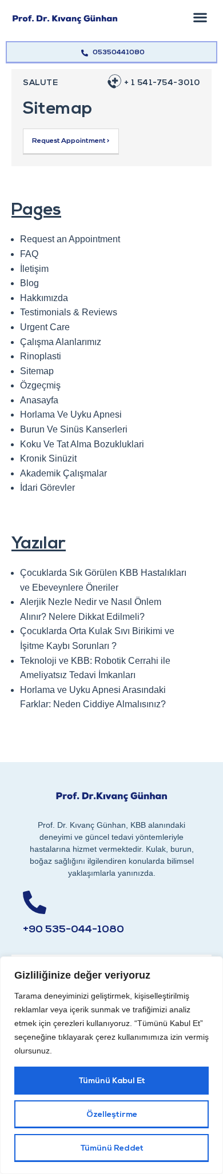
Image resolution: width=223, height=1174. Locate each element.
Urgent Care (45, 327)
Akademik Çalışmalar (63, 473)
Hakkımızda (44, 298)
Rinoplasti (40, 356)
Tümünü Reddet (112, 1148)
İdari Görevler (47, 487)
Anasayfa (39, 400)
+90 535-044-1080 (73, 930)
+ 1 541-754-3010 (162, 83)
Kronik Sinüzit (48, 458)
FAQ (29, 254)
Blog (29, 283)
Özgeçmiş (40, 385)
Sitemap (37, 371)
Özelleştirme (111, 1115)
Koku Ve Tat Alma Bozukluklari (82, 444)
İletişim (34, 269)
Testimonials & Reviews (68, 312)
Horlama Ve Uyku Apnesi (71, 414)
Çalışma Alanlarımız (60, 342)
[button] (200, 17)
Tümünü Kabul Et (111, 1081)
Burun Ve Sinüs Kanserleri (74, 429)
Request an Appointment (70, 239)
